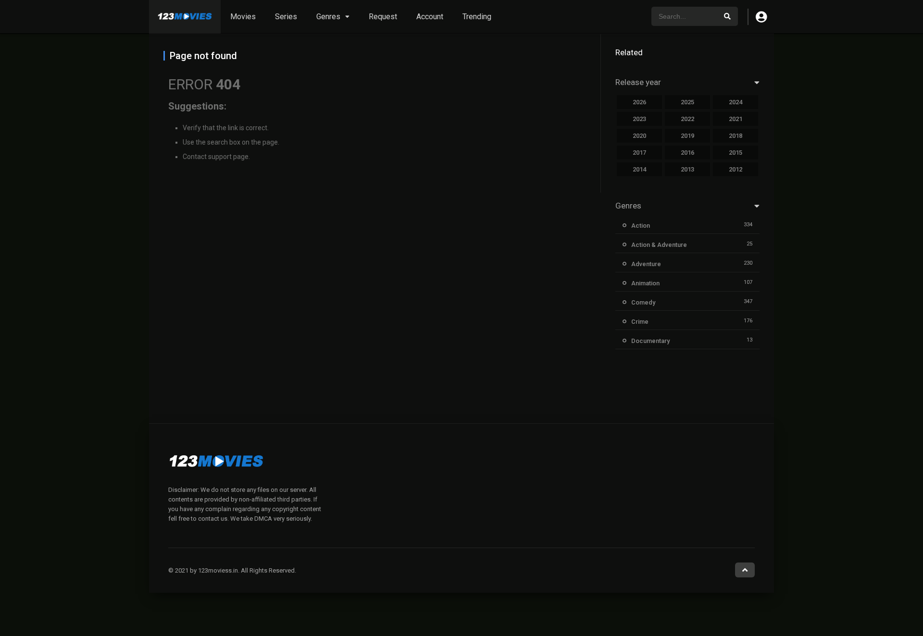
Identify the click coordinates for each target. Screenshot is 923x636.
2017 (639, 152)
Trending (476, 16)
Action (640, 225)
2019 (687, 135)
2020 (639, 135)
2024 (735, 102)
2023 (639, 118)
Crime (640, 321)
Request (383, 16)
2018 (735, 135)
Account (429, 16)
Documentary (650, 340)
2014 (639, 169)
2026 (639, 102)
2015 (735, 152)
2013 (687, 169)
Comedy (643, 302)
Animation (645, 283)
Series (286, 16)
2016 (687, 152)
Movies (243, 16)
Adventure (646, 264)
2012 (735, 169)
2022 (687, 118)
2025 (687, 102)
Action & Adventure (659, 244)
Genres (328, 16)
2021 (735, 118)
